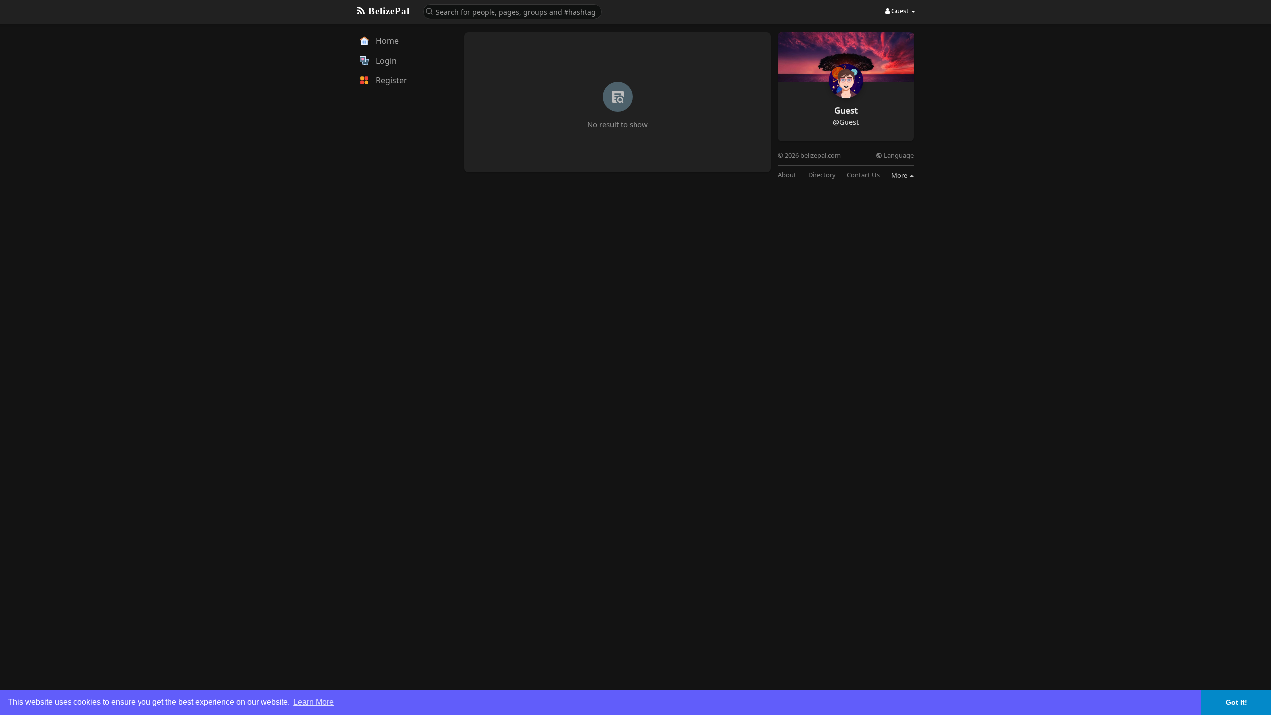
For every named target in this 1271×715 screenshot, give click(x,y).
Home (386, 40)
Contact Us (863, 175)
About (787, 175)
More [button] (900, 175)
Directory (822, 175)
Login (385, 60)
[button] (512, 11)
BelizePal (387, 11)
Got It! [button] (1236, 702)
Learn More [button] (313, 702)
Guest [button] (900, 10)
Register (390, 80)
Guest (846, 110)
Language (898, 155)
